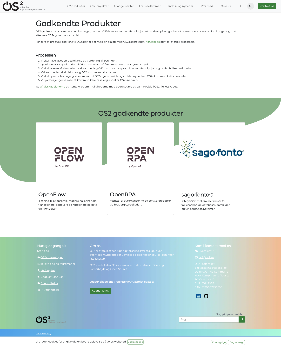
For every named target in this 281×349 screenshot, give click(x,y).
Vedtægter (48, 270)
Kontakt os (267, 6)
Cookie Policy (43, 333)
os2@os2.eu (206, 257)
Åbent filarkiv (100, 290)
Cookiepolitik (135, 341)
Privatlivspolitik (50, 289)
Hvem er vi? (206, 250)
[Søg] (242, 319)
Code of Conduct (52, 276)
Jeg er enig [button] (236, 342)
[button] (250, 6)
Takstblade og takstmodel (58, 263)
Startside (43, 250)
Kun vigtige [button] (219, 342)
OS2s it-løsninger (52, 257)
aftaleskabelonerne (52, 86)
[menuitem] (75, 6)
